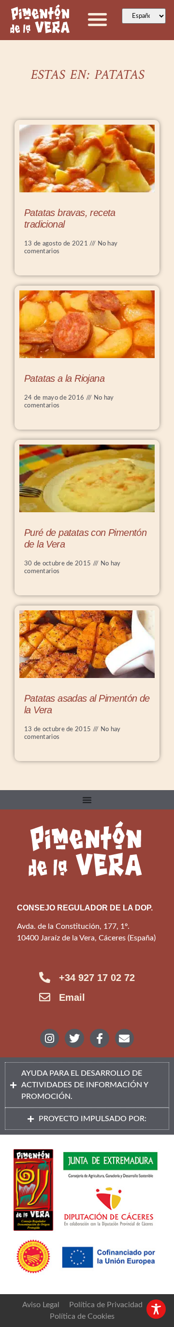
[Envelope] (124, 1038)
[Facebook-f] (99, 1038)
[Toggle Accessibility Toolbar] (156, 1309)
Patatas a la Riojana (64, 378)
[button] (98, 19)
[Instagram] (49, 1038)
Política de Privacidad (106, 1305)
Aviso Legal (40, 1305)
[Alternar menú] (87, 800)
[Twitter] (74, 1038)
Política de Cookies (82, 1316)
